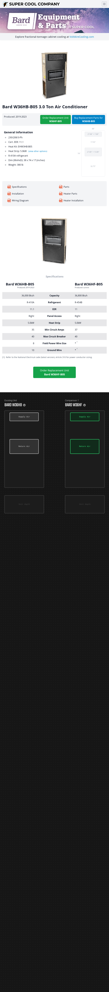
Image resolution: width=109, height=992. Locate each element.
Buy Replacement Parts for (88, 119)
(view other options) (37, 151)
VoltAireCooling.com (82, 36)
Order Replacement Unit (55, 119)
